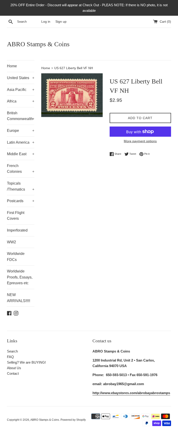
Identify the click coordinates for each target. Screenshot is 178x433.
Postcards (20, 201)
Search (12, 351)
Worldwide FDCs (16, 257)
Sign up (61, 21)
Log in (45, 21)
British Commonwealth (20, 116)
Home (12, 66)
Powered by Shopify (73, 419)
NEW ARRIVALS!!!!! (18, 298)
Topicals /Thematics (20, 186)
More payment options (140, 141)
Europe (20, 131)
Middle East (20, 154)
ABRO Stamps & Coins (38, 44)
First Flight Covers (15, 216)
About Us (14, 368)
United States (20, 78)
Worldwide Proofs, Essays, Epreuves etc (19, 277)
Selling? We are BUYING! (26, 362)
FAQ (10, 357)
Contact (13, 373)
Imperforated (17, 230)
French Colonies (20, 169)
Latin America (20, 142)
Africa (20, 101)
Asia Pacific (20, 90)
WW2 (11, 242)
